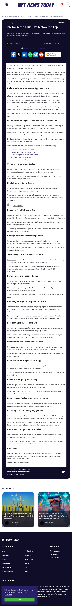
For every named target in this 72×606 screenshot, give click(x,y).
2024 (22, 16)
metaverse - (48, 44)
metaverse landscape (32, 81)
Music (27, 563)
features (28, 555)
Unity (55, 316)
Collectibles (29, 551)
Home (4, 16)
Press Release (7, 567)
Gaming (5, 559)
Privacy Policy (55, 554)
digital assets (14, 141)
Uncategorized (7, 572)
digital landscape (56, 75)
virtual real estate (43, 195)
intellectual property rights (52, 354)
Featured (56, 44)
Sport (27, 567)
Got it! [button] (20, 599)
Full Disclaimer (55, 551)
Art (3, 551)
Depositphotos (18, 206)
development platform (25, 307)
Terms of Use (54, 558)
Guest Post (29, 559)
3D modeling (11, 260)
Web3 (27, 572)
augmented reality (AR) (31, 132)
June (29, 16)
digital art (55, 195)
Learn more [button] (8, 595)
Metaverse (13, 16)
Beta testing (11, 328)
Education (5, 555)
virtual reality (55, 96)
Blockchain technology (15, 139)
